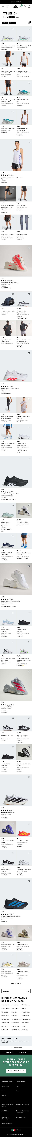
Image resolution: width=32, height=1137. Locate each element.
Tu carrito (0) (22, 1052)
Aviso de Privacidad (7, 1123)
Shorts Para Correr (5, 1016)
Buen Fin (4, 1095)
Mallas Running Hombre (24, 1009)
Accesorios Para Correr (15, 1005)
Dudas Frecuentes (21, 1081)
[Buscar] (25, 6)
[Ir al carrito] (29, 6)
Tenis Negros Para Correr (16, 1019)
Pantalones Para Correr (25, 1012)
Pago (17, 1091)
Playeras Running (4, 1026)
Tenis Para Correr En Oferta (25, 1005)
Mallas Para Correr (25, 1019)
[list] (13, 23)
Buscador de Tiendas (7, 1081)
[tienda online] (15, 7)
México (19, 1130)
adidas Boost (5, 1008)
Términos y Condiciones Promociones (22, 1111)
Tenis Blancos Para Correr (26, 1016)
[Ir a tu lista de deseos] (7, 6)
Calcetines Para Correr (5, 1019)
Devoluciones (5, 1091)
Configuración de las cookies (7, 1105)
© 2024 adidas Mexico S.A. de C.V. (16, 1134)
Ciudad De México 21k (4, 1012)
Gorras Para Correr (15, 1009)
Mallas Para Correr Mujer (26, 1023)
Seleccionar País (20, 1117)
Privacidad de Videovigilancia (6, 1118)
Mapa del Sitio (5, 1086)
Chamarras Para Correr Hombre (15, 1026)
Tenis (23, 1026)
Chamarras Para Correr (15, 1023)
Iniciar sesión (9, 1052)
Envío (17, 1086)
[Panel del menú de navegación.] (3, 6)
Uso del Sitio (5, 1110)
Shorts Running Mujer (14, 1012)
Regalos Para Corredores (16, 1030)
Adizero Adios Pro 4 (5, 1005)
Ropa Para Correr (4, 1030)
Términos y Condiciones (22, 1104)
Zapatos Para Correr (5, 1023)
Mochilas (24, 1030)
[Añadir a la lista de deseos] (13, 29)
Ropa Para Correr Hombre (15, 1016)
